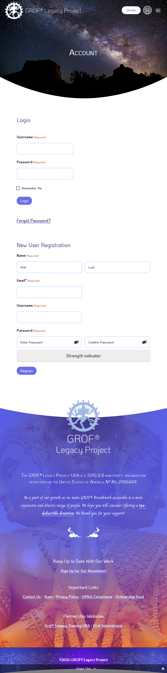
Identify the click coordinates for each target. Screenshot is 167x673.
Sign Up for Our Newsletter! (83, 570)
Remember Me (32, 188)
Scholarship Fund (130, 596)
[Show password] (76, 342)
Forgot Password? (34, 220)
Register (26, 370)
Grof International (107, 625)
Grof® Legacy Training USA (67, 625)
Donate (131, 10)
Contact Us (32, 596)
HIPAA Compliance (97, 596)
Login (24, 200)
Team (48, 596)
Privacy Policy (67, 596)
